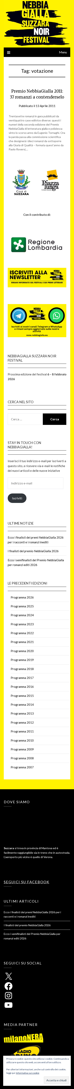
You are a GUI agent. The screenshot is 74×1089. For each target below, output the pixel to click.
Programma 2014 (22, 704)
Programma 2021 (22, 642)
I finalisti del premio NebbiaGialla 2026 (33, 551)
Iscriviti (17, 498)
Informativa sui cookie (27, 1072)
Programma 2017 (22, 677)
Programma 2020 (22, 651)
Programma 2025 (22, 606)
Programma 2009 (22, 749)
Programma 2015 (22, 695)
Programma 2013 (22, 713)
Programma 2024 (22, 615)
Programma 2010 (22, 740)
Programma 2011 (22, 731)
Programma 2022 (22, 633)
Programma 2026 (22, 597)
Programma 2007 (22, 767)
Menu (63, 52)
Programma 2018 (22, 669)
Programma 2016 (22, 686)
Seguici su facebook (26, 882)
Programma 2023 (22, 624)
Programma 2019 (22, 660)
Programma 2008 (22, 758)
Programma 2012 (22, 722)
